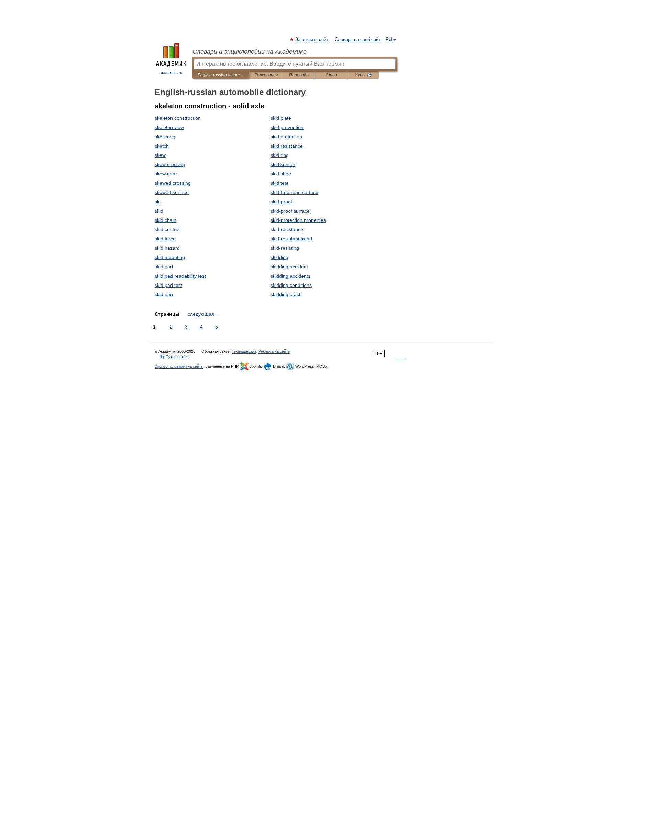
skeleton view (169, 127)
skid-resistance (287, 229)
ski (158, 201)
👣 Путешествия (174, 357)
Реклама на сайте (274, 351)
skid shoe (281, 173)
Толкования (266, 75)
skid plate (281, 118)
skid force (165, 238)
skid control (167, 229)
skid (159, 211)
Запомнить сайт (312, 39)
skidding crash (286, 294)
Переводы (299, 75)
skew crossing (170, 164)
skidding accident (289, 266)
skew (160, 155)
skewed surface (172, 192)
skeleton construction (178, 118)
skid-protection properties (298, 220)
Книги (331, 75)
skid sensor (283, 164)
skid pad (164, 266)
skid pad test (168, 285)
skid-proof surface (290, 211)
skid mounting (170, 257)
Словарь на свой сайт (358, 39)
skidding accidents (290, 276)
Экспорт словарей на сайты (179, 366)
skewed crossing (173, 183)
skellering (165, 136)
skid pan (164, 294)
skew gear (166, 173)
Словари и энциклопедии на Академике (249, 51)
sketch (162, 146)
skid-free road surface (294, 192)
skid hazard (167, 248)
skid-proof (281, 201)
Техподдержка (244, 351)
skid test (279, 183)
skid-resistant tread (291, 238)
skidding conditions (291, 285)
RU (389, 39)
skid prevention (287, 127)
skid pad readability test (180, 276)
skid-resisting (285, 248)
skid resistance (287, 146)
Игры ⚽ (363, 75)
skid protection (286, 136)
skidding (279, 257)
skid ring (280, 155)
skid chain (165, 220)
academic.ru (171, 72)
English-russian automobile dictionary (221, 75)
